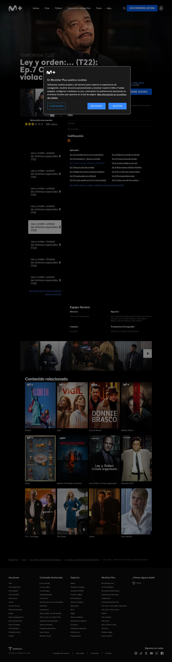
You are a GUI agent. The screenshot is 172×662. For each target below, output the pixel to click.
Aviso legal (80, 653)
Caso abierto (126, 536)
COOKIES (108, 653)
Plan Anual (105, 621)
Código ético (106, 598)
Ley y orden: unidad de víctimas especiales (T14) (44, 174)
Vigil (59, 430)
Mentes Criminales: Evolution (69, 483)
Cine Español (13, 591)
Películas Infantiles (15, 610)
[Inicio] (15, 8)
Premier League (76, 595)
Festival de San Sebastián (49, 621)
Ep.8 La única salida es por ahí (124, 163)
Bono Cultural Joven (109, 625)
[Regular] (32, 124)
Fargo (27, 483)
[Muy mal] (26, 124)
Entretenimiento (15, 632)
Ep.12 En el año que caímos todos (126, 172)
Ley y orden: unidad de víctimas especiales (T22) (44, 227)
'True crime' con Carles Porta (50, 617)
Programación (76, 636)
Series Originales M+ (16, 617)
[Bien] (36, 124)
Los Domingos (45, 591)
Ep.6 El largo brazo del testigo (124, 159)
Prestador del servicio (61, 653)
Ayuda (139, 583)
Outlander (43, 606)
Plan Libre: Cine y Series (110, 610)
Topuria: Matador (77, 617)
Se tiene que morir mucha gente (51, 602)
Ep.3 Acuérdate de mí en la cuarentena (86, 155)
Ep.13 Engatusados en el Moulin (83, 176)
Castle (91, 536)
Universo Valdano (77, 602)
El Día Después (76, 598)
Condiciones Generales (110, 595)
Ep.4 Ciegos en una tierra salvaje (125, 155)
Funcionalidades (107, 587)
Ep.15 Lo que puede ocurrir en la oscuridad (88, 180)
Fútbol (58, 8)
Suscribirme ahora (142, 8)
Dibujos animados (46, 625)
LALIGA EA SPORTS (77, 591)
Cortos (11, 602)
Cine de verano (14, 606)
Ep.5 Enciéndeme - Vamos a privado (85, 159)
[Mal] (29, 124)
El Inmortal (44, 598)
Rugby (73, 613)
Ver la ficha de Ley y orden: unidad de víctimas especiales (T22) (97, 185)
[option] (46, 356)
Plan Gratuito (106, 617)
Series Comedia (14, 625)
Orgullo (11, 636)
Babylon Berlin (127, 430)
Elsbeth (28, 430)
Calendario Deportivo (78, 628)
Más (109, 8)
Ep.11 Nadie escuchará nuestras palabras (87, 172)
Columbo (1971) (127, 483)
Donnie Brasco (95, 430)
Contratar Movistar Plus (110, 602)
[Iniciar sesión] (161, 8)
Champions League (78, 587)
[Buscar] (124, 8)
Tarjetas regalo (107, 632)
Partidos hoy (75, 632)
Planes (104, 613)
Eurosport (74, 625)
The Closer (61, 536)
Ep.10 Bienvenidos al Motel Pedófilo (127, 167)
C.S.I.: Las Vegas (31, 536)
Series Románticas (15, 621)
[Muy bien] (39, 124)
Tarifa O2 (105, 628)
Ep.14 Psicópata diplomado (123, 176)
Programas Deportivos (48, 628)
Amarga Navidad (46, 595)
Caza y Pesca (44, 632)
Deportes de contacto (78, 621)
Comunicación (107, 636)
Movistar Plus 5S (45, 636)
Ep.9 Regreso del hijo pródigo (82, 167)
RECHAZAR (96, 106)
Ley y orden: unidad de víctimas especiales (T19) (44, 209)
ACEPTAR (117, 106)
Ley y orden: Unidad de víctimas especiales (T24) (44, 262)
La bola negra (45, 587)
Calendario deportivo (79, 8)
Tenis (99, 8)
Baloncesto (75, 606)
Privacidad (94, 653)
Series (36, 8)
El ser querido (45, 583)
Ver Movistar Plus (108, 583)
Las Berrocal (44, 610)
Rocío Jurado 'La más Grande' (51, 613)
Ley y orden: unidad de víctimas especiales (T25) (44, 280)
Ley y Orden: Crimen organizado (103, 483)
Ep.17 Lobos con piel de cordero (125, 180)
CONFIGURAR (56, 106)
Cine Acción (13, 598)
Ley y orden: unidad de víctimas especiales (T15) (44, 191)
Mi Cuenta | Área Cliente (110, 591)
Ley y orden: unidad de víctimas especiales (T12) (44, 156)
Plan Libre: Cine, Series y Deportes (114, 606)
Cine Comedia (14, 595)
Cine (47, 8)
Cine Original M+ (15, 587)
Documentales (14, 628)
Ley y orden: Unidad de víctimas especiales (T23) (44, 245)
